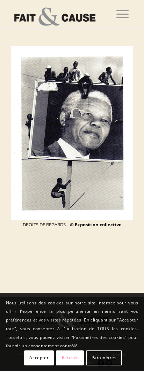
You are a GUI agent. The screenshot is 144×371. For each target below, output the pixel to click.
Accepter (39, 358)
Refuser (70, 358)
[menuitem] (122, 14)
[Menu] (122, 14)
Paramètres (104, 358)
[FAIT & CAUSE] (60, 14)
